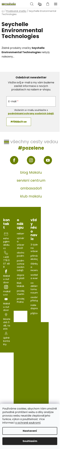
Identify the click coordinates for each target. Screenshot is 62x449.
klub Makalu (21, 284)
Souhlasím (30, 441)
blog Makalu (31, 172)
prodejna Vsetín (22, 292)
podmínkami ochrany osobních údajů (31, 113)
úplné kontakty (6, 341)
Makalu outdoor (6, 279)
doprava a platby (22, 276)
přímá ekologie (35, 257)
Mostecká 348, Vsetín (6, 323)
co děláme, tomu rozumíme (36, 287)
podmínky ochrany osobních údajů (22, 265)
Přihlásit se (19, 122)
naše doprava (36, 307)
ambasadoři (31, 188)
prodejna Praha (22, 300)
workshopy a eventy (37, 276)
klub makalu (31, 196)
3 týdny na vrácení (35, 248)
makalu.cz (6, 293)
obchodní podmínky (22, 254)
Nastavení (30, 431)
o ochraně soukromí (28, 423)
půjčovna (36, 313)
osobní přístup (35, 299)
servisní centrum (31, 180)
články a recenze (35, 267)
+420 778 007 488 (6, 262)
